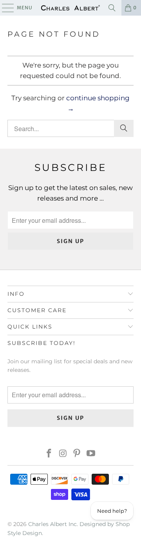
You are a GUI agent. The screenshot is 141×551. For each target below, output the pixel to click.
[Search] (112, 8)
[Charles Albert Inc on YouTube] (91, 454)
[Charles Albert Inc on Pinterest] (77, 454)
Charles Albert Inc (52, 524)
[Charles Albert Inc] (70, 8)
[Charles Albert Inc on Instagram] (63, 454)
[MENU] (4, 8)
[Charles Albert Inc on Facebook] (49, 454)
